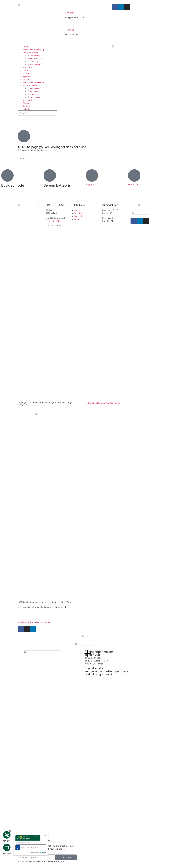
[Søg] (20, 163)
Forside (26, 46)
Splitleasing (33, 61)
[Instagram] (127, 7)
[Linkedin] (121, 7)
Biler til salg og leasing (33, 49)
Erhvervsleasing (35, 58)
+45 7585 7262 (53, 221)
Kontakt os (133, 184)
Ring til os (69, 30)
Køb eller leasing (30, 52)
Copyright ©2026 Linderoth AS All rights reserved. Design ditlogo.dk (45, 403)
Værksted (27, 67)
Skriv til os (69, 12)
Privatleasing (34, 55)
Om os (26, 70)
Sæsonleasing (34, 64)
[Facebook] (115, 7)
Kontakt (26, 73)
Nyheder (27, 76)
